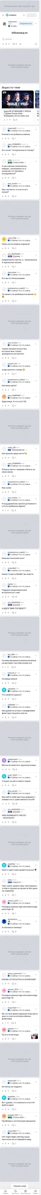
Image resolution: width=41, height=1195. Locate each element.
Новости (16, 882)
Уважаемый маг (18, 450)
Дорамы (16, 256)
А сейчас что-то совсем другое (14, 26)
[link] (18, 107)
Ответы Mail (18, 163)
